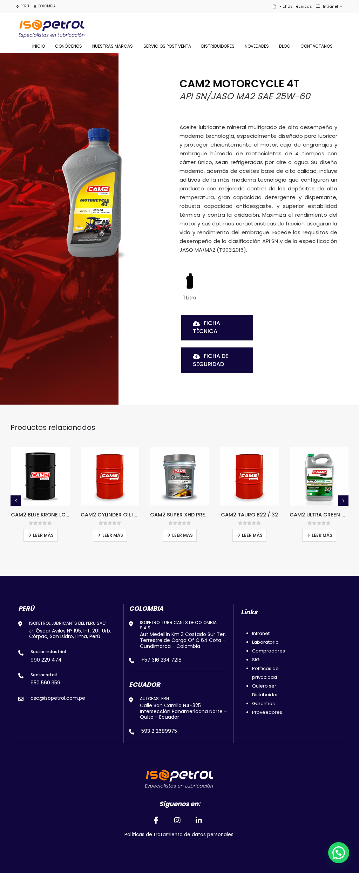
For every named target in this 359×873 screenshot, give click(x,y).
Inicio (38, 46)
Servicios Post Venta (167, 46)
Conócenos (68, 46)
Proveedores (267, 712)
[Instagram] (177, 820)
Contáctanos (316, 46)
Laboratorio (265, 642)
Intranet (330, 6)
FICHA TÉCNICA (206, 327)
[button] (16, 500)
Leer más (43, 535)
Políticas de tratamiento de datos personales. (179, 834)
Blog (284, 46)
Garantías (263, 703)
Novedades (257, 46)
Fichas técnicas (295, 6)
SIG (255, 659)
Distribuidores (218, 46)
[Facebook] (156, 820)
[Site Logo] (51, 29)
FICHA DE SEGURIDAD (210, 360)
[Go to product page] (40, 476)
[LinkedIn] (199, 820)
